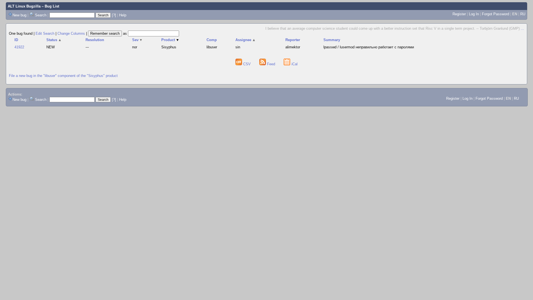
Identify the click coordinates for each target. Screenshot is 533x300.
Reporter (292, 40)
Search (40, 15)
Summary (331, 40)
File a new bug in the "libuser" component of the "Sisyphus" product (63, 76)
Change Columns (71, 33)
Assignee (245, 40)
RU (522, 14)
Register (459, 14)
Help (122, 15)
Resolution (95, 40)
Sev (137, 40)
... (522, 28)
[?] (114, 15)
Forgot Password (495, 14)
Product (170, 40)
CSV (247, 64)
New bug (19, 15)
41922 (19, 47)
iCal (294, 64)
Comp (212, 40)
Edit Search (45, 33)
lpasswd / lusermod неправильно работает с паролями (368, 47)
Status (54, 40)
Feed (271, 64)
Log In (474, 14)
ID (16, 40)
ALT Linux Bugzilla (24, 6)
